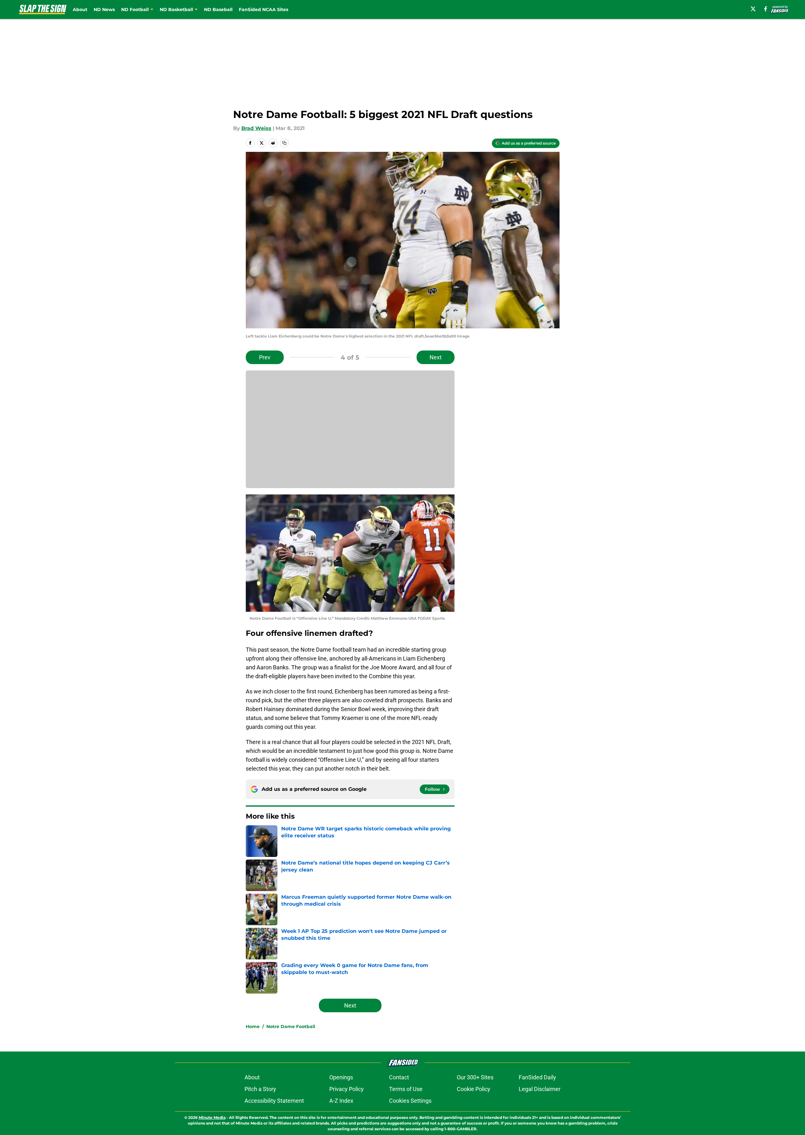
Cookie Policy (473, 1089)
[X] (753, 8)
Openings (341, 1077)
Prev (264, 357)
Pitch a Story (260, 1089)
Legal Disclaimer (539, 1089)
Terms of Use (406, 1089)
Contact (399, 1077)
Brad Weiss (256, 128)
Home (253, 1026)
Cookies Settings (410, 1100)
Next (436, 357)
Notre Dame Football (290, 1026)
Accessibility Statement (274, 1100)
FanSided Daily (537, 1077)
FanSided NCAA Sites (263, 9)
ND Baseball (218, 9)
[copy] (284, 143)
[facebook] (765, 8)
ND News (104, 9)
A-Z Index (341, 1100)
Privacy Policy (346, 1089)
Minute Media (212, 1117)
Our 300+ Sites (475, 1077)
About (80, 9)
